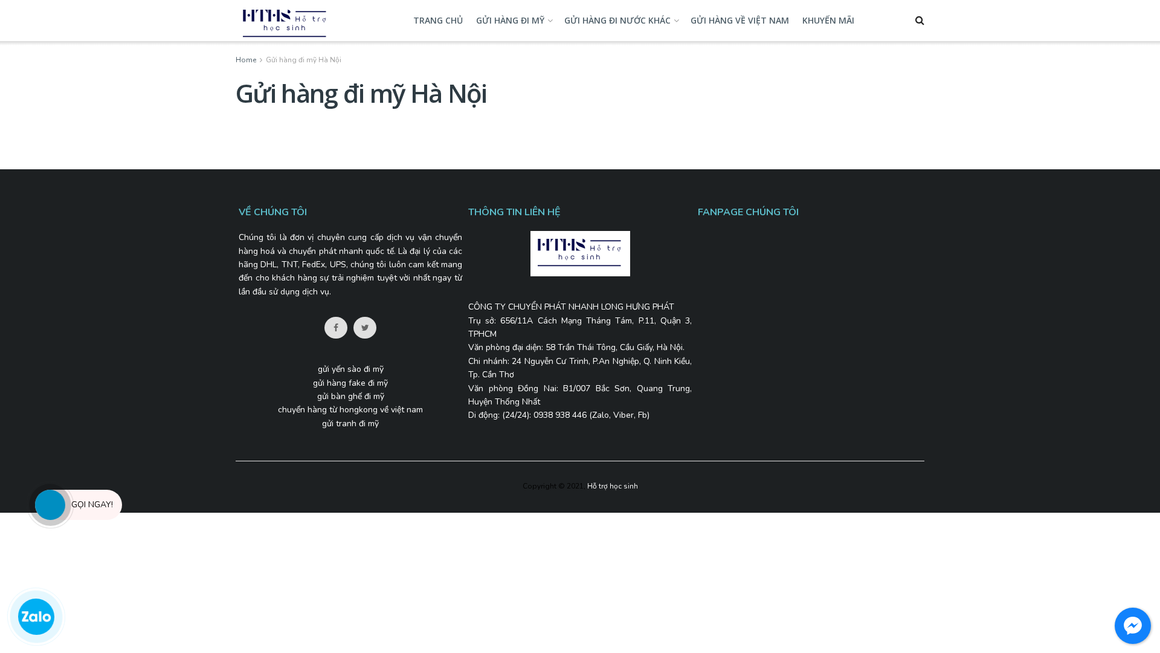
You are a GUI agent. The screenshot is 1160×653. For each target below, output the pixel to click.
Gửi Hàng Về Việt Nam (740, 20)
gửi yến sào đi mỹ (351, 369)
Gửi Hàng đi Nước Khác (617, 20)
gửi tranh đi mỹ (350, 423)
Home (246, 60)
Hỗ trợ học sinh (612, 486)
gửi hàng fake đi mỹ (350, 383)
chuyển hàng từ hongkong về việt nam (350, 409)
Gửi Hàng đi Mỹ (510, 20)
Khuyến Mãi (828, 20)
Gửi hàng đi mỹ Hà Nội (303, 60)
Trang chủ (438, 20)
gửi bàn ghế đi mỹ (350, 396)
